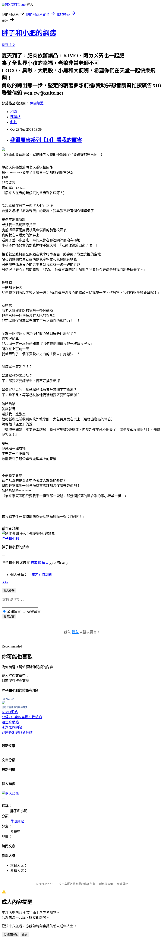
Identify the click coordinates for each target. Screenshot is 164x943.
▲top (5, 582)
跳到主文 (8, 45)
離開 (24, 934)
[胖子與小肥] (3, 703)
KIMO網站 (10, 712)
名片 (13, 122)
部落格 (15, 117)
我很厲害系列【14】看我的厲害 (46, 140)
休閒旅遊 (37, 103)
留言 (45, 563)
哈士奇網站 (10, 722)
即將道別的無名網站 (17, 732)
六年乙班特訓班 (40, 575)
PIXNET (50, 883)
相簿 (13, 112)
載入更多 (9, 590)
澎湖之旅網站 (12, 727)
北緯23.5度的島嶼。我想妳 (22, 717)
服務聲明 (122, 883)
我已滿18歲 (10, 934)
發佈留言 (9, 616)
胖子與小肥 (8, 699)
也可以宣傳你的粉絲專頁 (15, 707)
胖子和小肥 (10, 538)
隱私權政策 (106, 883)
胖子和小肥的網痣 (29, 33)
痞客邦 (36, 563)
